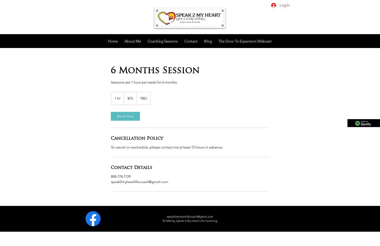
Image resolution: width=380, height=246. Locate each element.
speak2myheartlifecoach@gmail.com (190, 216)
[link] (125, 116)
